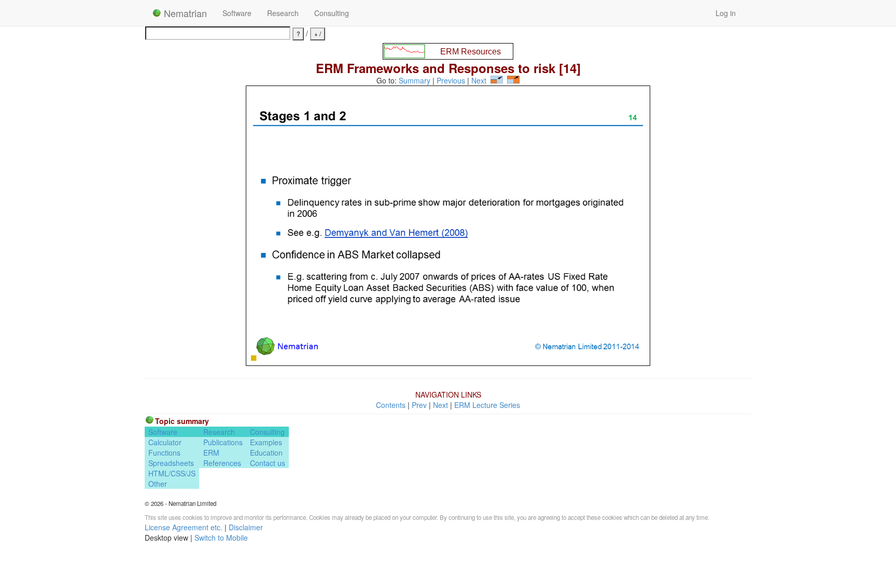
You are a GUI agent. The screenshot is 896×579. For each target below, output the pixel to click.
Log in (726, 13)
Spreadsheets (171, 463)
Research (283, 13)
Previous (451, 80)
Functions (164, 452)
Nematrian (184, 13)
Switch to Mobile (221, 537)
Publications (223, 442)
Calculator (164, 442)
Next (478, 80)
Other (157, 483)
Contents (390, 405)
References (222, 463)
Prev (419, 405)
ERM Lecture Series (487, 405)
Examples (266, 442)
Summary (414, 80)
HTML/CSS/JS (171, 473)
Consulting (331, 13)
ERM (211, 452)
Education (266, 452)
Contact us (267, 463)
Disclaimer (246, 527)
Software (236, 13)
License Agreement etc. (183, 527)
